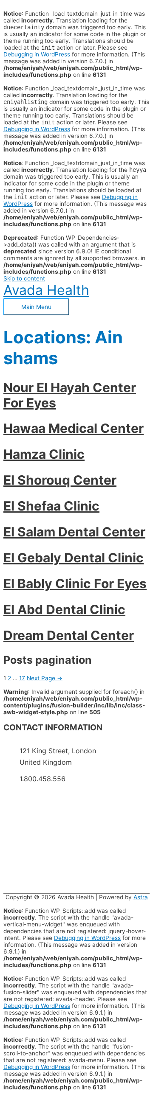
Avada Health (46, 290)
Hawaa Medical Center (73, 428)
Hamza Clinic (44, 454)
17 (22, 678)
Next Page (44, 678)
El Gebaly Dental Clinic (73, 557)
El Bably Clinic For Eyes (75, 583)
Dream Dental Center (68, 635)
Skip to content (24, 278)
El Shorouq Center (59, 480)
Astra (140, 897)
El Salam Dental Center (74, 531)
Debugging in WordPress (36, 54)
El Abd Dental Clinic (64, 609)
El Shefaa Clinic (51, 505)
